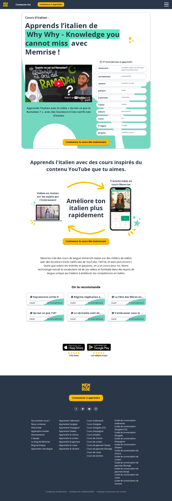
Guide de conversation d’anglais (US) (125, 428)
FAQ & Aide (36, 427)
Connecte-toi (23, 4)
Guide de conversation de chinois (126, 452)
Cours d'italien (93, 434)
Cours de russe (94, 452)
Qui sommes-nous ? (40, 420)
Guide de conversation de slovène (126, 482)
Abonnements (38, 434)
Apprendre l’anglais (68, 424)
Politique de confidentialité (81, 491)
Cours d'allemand (95, 420)
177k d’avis (74, 355)
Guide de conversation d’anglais (125, 434)
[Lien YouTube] (89, 409)
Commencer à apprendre (51, 4)
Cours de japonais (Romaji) (99, 448)
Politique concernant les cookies (111, 491)
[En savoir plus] (166, 5)
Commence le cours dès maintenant (86, 142)
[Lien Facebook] (76, 409)
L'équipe (35, 438)
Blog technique (38, 445)
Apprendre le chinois (69, 434)
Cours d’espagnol (95, 431)
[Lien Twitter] (83, 409)
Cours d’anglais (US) (96, 427)
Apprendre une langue (42, 448)
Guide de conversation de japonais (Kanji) (126, 470)
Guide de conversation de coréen (126, 458)
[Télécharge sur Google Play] (99, 347)
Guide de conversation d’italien (125, 446)
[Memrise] (6, 5)
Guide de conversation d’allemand (125, 422)
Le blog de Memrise (40, 441)
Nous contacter (38, 424)
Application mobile (40, 431)
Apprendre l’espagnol (69, 427)
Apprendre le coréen (68, 438)
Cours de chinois (94, 438)
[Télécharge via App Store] (74, 347)
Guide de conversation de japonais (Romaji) (126, 464)
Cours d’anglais (94, 424)
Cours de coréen (94, 441)
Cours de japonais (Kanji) (98, 445)
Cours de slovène (95, 455)
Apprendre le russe (68, 445)
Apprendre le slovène (69, 448)
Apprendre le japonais (69, 441)
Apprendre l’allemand (69, 420)
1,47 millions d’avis (99, 355)
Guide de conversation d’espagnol (125, 440)
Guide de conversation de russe (126, 476)
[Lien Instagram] (96, 409)
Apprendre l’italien (67, 431)
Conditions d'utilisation (56, 491)
